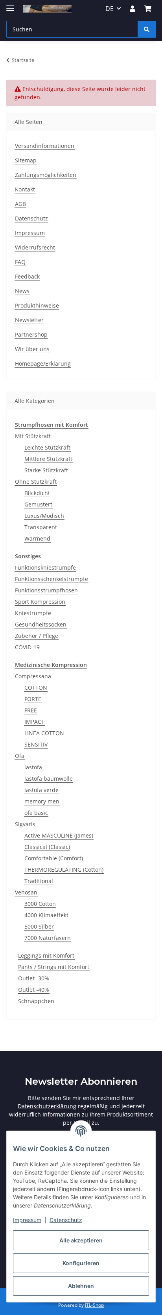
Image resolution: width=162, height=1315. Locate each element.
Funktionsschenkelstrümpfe (51, 579)
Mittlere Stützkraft (48, 459)
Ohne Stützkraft (36, 481)
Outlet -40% (33, 989)
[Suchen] (147, 29)
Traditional (38, 881)
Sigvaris (25, 824)
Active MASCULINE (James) (58, 835)
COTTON (35, 687)
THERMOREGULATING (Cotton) (63, 869)
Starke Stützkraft (46, 470)
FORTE (32, 699)
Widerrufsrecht (35, 247)
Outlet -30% (33, 978)
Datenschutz (66, 1220)
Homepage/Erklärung (43, 363)
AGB (20, 204)
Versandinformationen (44, 145)
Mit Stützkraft (33, 436)
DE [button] (109, 8)
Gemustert (38, 504)
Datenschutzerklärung (47, 1106)
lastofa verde (41, 790)
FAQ (20, 262)
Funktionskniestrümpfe (45, 567)
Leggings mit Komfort (46, 955)
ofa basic (36, 812)
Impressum (27, 1220)
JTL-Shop (94, 1305)
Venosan (26, 892)
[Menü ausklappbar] (10, 5)
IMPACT (34, 721)
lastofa (33, 767)
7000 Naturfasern (47, 938)
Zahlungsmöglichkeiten (45, 174)
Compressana (33, 676)
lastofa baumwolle (48, 778)
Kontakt (25, 189)
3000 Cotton (40, 903)
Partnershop (31, 334)
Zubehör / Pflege (36, 635)
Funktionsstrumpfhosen (46, 590)
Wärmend (37, 538)
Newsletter (29, 320)
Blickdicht (37, 493)
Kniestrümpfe (33, 613)
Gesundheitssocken (40, 624)
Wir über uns (32, 349)
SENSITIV (36, 744)
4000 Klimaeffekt (46, 915)
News (22, 291)
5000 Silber (39, 926)
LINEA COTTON (44, 733)
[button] (132, 8)
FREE (30, 710)
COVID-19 (27, 647)
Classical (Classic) (47, 847)
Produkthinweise (37, 305)
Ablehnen (81, 1285)
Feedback (27, 276)
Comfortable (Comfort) (53, 858)
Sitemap (26, 160)
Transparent (40, 527)
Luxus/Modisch (44, 515)
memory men (41, 801)
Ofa (19, 755)
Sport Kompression (40, 601)
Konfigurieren (81, 1263)
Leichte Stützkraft (47, 447)
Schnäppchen (36, 1001)
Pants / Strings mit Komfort (53, 967)
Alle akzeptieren (81, 1240)
